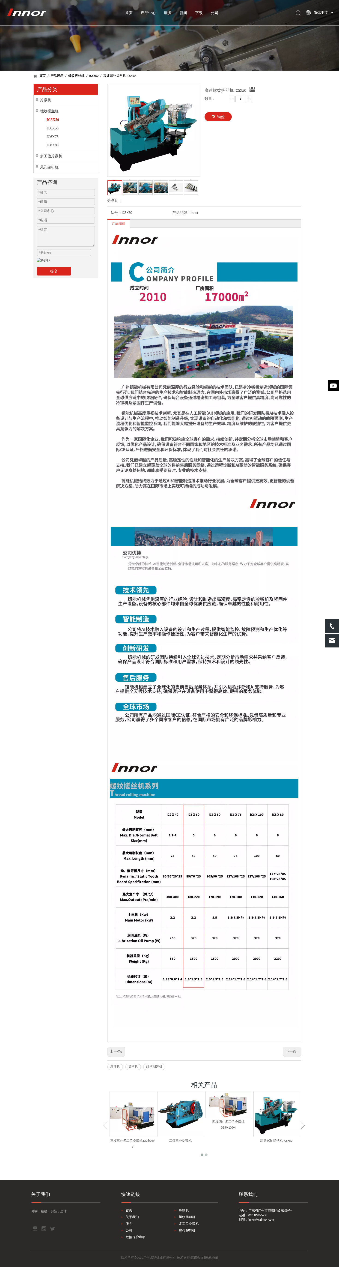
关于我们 (132, 1217)
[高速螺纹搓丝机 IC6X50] (276, 1114)
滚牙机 (115, 1067)
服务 (168, 12)
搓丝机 (133, 1067)
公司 (215, 12)
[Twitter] (52, 1228)
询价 (221, 117)
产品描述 (118, 223)
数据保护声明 (136, 1237)
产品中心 (148, 12)
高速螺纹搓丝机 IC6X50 (276, 1141)
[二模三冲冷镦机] (180, 1114)
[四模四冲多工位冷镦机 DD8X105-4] (228, 1104)
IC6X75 (53, 137)
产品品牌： (181, 213)
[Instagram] (44, 1228)
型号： (116, 213)
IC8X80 (53, 145)
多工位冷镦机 (51, 156)
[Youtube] (35, 1228)
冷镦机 (45, 100)
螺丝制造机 (154, 1067)
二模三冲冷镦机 (180, 1141)
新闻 (183, 12)
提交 (54, 271)
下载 (199, 12)
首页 (129, 12)
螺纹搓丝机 (49, 111)
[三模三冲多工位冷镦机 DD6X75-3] (132, 1114)
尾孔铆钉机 (49, 167)
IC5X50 (53, 120)
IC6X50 (53, 128)
